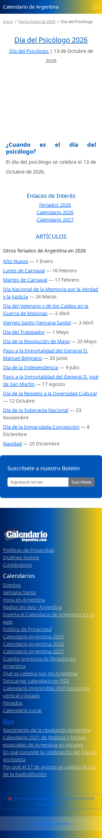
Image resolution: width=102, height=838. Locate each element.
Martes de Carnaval (25, 280)
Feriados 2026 (55, 205)
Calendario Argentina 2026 (33, 644)
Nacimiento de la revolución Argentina (47, 730)
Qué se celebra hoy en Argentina (40, 673)
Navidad (12, 443)
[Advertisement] (51, 104)
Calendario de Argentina (30, 6)
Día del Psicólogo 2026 (51, 39)
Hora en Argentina (24, 599)
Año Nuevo (15, 261)
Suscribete (81, 482)
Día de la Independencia (30, 367)
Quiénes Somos (21, 557)
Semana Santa (19, 592)
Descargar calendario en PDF (36, 680)
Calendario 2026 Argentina (51, 823)
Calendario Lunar (22, 710)
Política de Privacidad (27, 629)
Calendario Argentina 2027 (33, 651)
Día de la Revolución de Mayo (36, 341)
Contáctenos (17, 564)
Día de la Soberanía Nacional (35, 410)
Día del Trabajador (24, 332)
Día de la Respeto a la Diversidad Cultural (50, 393)
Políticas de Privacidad (28, 550)
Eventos (12, 585)
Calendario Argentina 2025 (33, 636)
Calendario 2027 (55, 219)
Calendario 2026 (55, 212)
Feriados (13, 703)
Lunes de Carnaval (24, 270)
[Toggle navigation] (95, 7)
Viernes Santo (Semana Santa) (37, 322)
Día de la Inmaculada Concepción (41, 427)
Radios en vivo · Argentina (32, 607)
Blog (8, 721)
